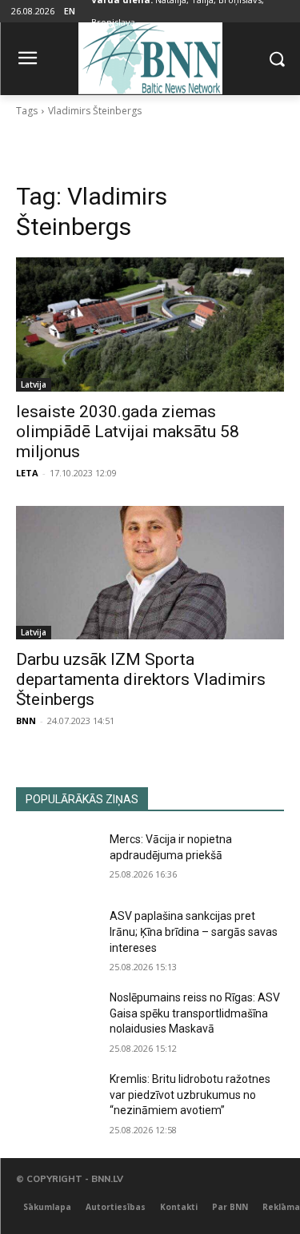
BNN (26, 720)
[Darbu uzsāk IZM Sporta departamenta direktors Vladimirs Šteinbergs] (150, 573)
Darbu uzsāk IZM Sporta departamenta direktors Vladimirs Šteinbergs (141, 679)
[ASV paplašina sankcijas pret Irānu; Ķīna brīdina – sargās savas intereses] (56, 937)
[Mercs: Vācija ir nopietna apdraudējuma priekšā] (56, 860)
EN (69, 11)
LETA (27, 473)
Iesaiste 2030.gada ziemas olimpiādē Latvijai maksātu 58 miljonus (127, 431)
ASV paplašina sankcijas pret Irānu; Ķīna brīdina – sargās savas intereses (194, 931)
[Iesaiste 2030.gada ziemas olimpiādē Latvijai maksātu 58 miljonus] (150, 324)
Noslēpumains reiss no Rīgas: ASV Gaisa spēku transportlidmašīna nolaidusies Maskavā (195, 1013)
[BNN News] (150, 55)
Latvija (33, 384)
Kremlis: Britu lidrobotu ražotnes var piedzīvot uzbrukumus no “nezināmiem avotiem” (190, 1095)
